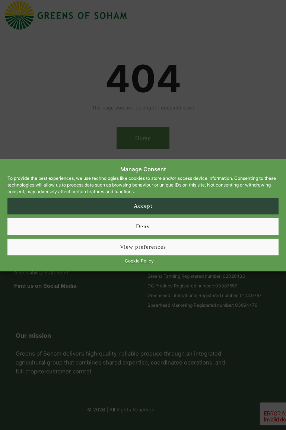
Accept (143, 206)
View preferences (143, 247)
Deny (143, 226)
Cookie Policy (139, 261)
